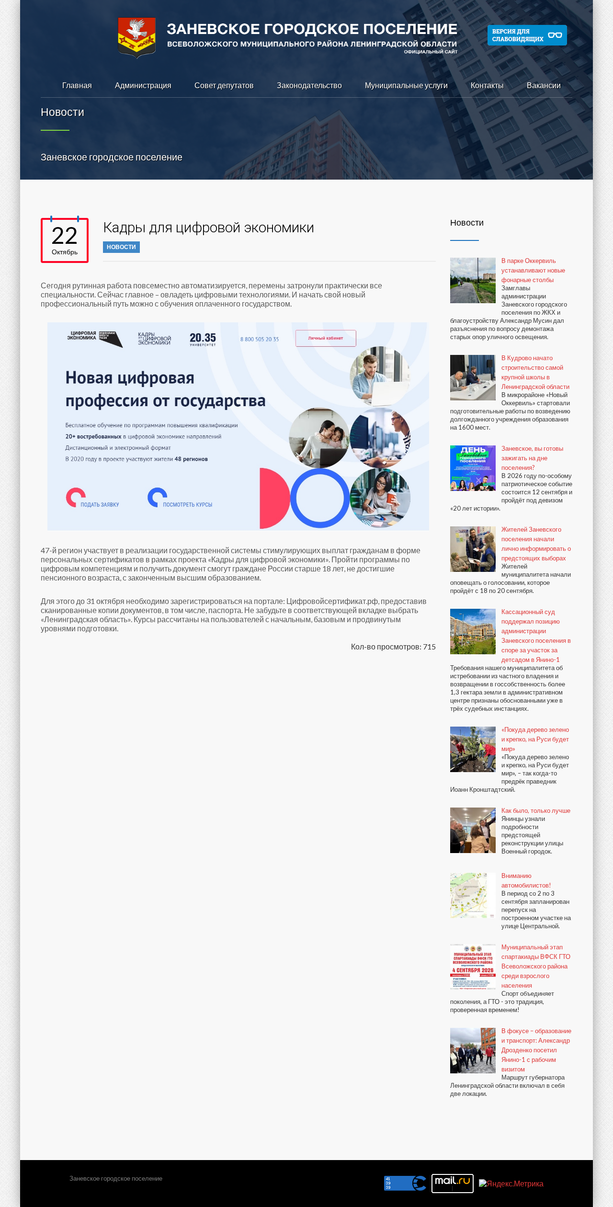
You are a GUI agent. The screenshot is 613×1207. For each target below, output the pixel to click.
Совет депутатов (224, 85)
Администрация (143, 85)
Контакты (487, 85)
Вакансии (544, 85)
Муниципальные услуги (406, 85)
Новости (121, 247)
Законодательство (309, 85)
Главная (77, 85)
